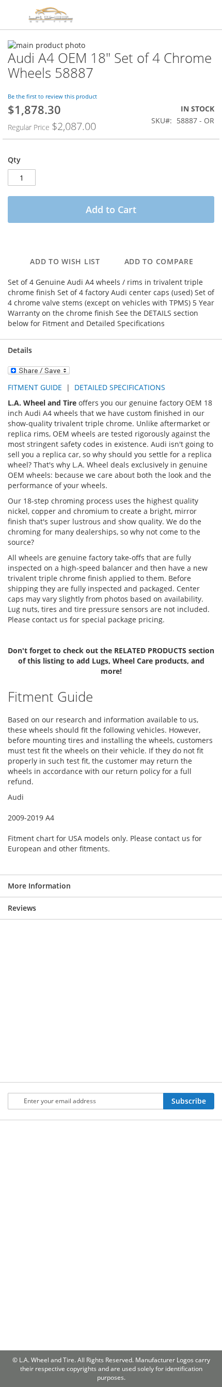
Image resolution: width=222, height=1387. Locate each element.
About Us (22, 1165)
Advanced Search (64, 1235)
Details (20, 350)
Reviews (22, 908)
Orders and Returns (107, 1201)
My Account (106, 1170)
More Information (39, 886)
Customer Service (25, 1215)
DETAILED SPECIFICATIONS (119, 387)
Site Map (62, 1175)
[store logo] (80, 15)
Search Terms (65, 1203)
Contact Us (24, 1188)
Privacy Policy (25, 1247)
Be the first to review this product (52, 96)
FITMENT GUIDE (35, 387)
